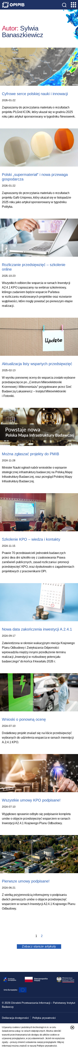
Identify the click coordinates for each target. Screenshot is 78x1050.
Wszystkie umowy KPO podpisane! (31, 800)
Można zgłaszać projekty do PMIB (30, 454)
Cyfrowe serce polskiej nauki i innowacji (35, 94)
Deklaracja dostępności (15, 1017)
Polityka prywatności (44, 1017)
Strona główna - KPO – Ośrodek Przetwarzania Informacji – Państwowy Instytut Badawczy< (13, 5)
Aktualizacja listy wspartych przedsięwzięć (37, 364)
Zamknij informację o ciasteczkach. (72, 1027)
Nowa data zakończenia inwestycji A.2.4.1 (37, 629)
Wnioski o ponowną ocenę (24, 719)
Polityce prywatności (47, 1045)
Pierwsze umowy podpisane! (26, 881)
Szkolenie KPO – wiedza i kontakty (31, 539)
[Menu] (73, 5)
